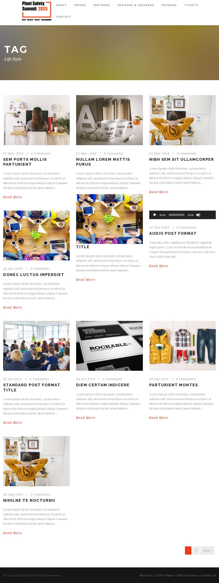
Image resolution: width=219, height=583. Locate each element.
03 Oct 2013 (85, 379)
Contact (63, 16)
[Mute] (198, 215)
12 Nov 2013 (159, 227)
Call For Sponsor (187, 575)
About (61, 5)
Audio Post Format (173, 233)
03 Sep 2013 (159, 379)
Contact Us (208, 575)
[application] (182, 215)
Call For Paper (164, 575)
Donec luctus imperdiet (33, 274)
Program (169, 5)
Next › (207, 550)
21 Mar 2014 (13, 153)
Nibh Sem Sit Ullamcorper (181, 159)
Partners (101, 5)
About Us (145, 575)
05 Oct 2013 (12, 379)
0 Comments (41, 153)
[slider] (208, 208)
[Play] (155, 215)
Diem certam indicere (103, 385)
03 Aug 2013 (13, 494)
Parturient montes (173, 385)
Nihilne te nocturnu (29, 500)
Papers (80, 5)
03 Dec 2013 (13, 268)
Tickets (191, 5)
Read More (12, 197)
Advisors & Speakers (135, 5)
